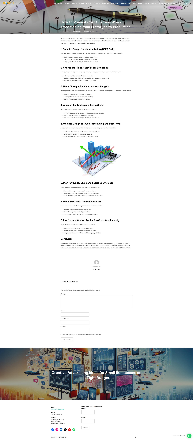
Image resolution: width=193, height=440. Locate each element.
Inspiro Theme (131, 437)
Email (83, 417)
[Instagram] (56, 429)
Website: (63, 326)
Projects (146, 3)
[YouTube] (69, 429)
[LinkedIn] (61, 429)
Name (83, 408)
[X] (65, 429)
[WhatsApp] (73, 429)
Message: (63, 294)
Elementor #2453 (126, 3)
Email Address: (65, 319)
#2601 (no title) (57, 3)
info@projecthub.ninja (57, 409)
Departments (114, 3)
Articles (81, 3)
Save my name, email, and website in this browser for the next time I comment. (81, 334)
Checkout (88, 3)
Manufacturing (77, 31)
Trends (185, 3)
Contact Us (97, 3)
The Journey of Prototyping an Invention (169, 3)
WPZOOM (139, 437)
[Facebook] (52, 429)
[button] (189, 436)
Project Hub (65, 31)
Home (134, 3)
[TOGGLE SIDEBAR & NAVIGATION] (189, 3)
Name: (62, 311)
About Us (67, 3)
